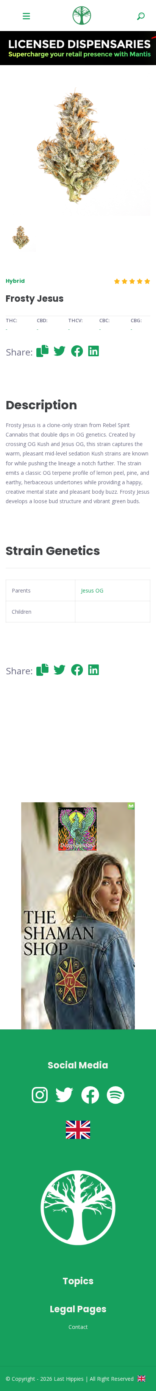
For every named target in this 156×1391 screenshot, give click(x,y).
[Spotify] (116, 1094)
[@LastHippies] (40, 1094)
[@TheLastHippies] (64, 1094)
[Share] (42, 351)
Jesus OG (92, 590)
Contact (78, 1326)
